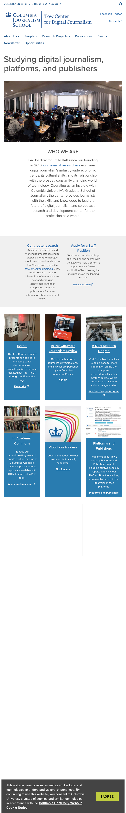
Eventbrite (20, 386)
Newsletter (115, 21)
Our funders (63, 469)
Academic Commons (20, 484)
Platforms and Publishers (104, 493)
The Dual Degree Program (104, 391)
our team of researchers (61, 165)
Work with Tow (81, 284)
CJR (61, 380)
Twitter (118, 14)
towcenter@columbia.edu (39, 269)
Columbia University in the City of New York (32, 3)
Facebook (106, 14)
